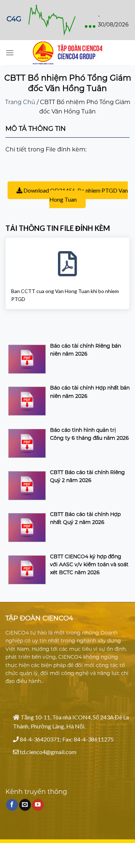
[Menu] (9, 52)
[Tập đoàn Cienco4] (68, 52)
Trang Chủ (20, 102)
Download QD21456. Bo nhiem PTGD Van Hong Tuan (75, 195)
